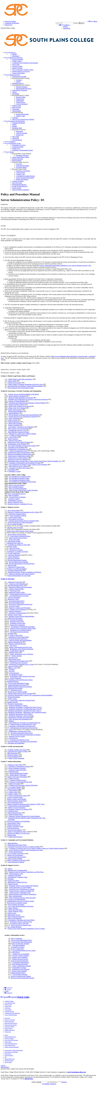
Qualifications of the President (17, 444)
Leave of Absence (13, 666)
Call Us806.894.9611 (5, 1066)
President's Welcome (22, 155)
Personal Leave (13, 657)
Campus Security (13, 884)
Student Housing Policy (14, 813)
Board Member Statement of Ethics (18, 432)
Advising (19, 80)
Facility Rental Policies (16, 852)
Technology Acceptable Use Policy (17, 551)
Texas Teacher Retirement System (18, 683)
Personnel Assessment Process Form (22, 733)
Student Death (11, 835)
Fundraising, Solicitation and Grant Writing (22, 920)
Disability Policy (14, 652)
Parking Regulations (22, 179)
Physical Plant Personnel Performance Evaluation (25, 734)
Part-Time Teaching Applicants (19, 632)
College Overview (21, 162)
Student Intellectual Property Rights (20, 594)
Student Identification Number (19, 773)
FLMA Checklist (16, 656)
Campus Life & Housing (15, 121)
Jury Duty (12, 671)
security (41, 265)
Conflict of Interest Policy (16, 589)
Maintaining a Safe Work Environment (21, 649)
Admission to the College (15, 765)
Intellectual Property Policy (17, 592)
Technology (15, 109)
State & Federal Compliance (20, 189)
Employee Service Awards (17, 736)
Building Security (12, 702)
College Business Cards (16, 874)
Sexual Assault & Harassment (25, 177)
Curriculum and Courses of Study (17, 751)
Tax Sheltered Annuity (15, 674)
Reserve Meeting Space (10, 1045)
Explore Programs (17, 59)
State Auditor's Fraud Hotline (11, 1052)
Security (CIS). (86, 265)
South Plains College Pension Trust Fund (22, 676)
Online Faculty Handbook (16, 758)
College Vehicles (13, 908)
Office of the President (22, 153)
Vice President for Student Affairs (19, 478)
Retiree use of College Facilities (17, 692)
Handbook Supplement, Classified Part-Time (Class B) (25, 709)
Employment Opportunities (11, 1025)
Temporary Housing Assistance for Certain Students (24, 816)
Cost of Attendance (22, 104)
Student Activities (13, 778)
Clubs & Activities (21, 133)
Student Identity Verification (17, 775)
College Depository (13, 557)
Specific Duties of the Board (17, 396)
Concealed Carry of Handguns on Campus (21, 889)
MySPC (65, 26)
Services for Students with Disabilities (18, 821)
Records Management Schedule (18, 562)
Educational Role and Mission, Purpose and (25, 386)
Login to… (66, 25)
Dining (14, 124)
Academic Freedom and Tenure (17, 750)
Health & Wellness (21, 87)
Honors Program (17, 68)
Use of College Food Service (16, 853)
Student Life (20, 135)
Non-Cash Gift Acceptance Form (21, 925)
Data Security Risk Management (22, 942)
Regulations (16, 697)
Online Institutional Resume (11, 1043)
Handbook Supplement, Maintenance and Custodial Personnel (27, 712)
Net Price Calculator (9, 1038)
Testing (18, 81)
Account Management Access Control (23, 950)
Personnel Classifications (15, 704)
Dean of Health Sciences (16, 487)
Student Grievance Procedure (16, 807)
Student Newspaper (14, 783)
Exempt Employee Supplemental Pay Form (23, 724)
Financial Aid (20, 99)
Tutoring (18, 112)
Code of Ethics (13, 437)
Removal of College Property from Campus (20, 531)
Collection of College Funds (16, 567)
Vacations (12, 669)
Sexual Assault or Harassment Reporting (14, 1050)
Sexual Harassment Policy (17, 601)
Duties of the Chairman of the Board (20, 406)
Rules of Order (12, 420)
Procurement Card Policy (16, 519)
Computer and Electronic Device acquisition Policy (23, 521)
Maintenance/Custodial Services (17, 882)
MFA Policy (16, 952)
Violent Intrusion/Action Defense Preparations (22, 894)
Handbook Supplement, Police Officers (21, 714)
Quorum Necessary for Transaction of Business (23, 416)
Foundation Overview (19, 145)
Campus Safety (20, 169)
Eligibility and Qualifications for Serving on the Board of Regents (28, 399)
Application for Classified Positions (20, 630)
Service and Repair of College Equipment (20, 522)
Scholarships (20, 100)
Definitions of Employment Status (18, 637)
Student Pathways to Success (21, 71)
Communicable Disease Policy (17, 857)
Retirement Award (16, 690)
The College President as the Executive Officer (22, 445)
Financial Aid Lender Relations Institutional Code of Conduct (26, 928)
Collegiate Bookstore (18, 123)
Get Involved (19, 129)
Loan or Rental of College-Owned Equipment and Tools (26, 850)
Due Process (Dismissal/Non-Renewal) (20, 604)
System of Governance (14, 382)
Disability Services (18, 83)
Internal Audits (12, 565)
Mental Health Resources (23, 88)
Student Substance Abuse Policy (17, 801)
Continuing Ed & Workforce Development (25, 63)
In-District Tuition (12, 794)
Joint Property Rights (14, 541)
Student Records (13, 771)
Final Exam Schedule (9, 1026)
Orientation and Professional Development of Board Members (27, 403)
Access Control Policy (17, 949)
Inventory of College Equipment (17, 569)
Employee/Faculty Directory (11, 1023)
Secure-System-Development (19, 961)
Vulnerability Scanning (19, 967)
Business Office (21, 97)
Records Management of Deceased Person (21, 563)
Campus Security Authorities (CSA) (20, 892)
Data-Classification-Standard (20, 943)
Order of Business (14, 418)
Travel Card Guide (14, 539)
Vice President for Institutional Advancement (22, 481)
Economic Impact (21, 167)
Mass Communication (15, 896)
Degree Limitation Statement (17, 768)
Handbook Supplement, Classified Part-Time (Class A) (25, 707)
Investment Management (15, 570)
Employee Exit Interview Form (19, 740)
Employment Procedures (14, 618)
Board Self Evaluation (15, 423)
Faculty (11, 729)
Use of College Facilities (15, 524)
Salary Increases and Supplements (19, 719)
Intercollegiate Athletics (14, 789)
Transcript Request (9, 1055)
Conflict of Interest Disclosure (19, 435)
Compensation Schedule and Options (19, 717)
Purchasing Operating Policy (17, 514)
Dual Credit (15, 64)
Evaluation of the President (16, 447)
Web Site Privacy (15, 548)
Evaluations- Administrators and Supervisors (22, 726)
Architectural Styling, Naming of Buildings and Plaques (24, 572)
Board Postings (16, 160)
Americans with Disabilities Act (18, 584)
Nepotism (11, 633)
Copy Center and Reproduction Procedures (20, 906)
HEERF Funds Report (10, 1030)
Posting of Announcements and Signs (20, 782)
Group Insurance (14, 673)
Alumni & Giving (13, 143)
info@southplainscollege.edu (76, 1072)
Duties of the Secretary (15, 409)
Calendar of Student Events (18, 780)
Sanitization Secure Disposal (20, 969)
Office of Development (14, 918)
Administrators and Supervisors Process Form (24, 728)
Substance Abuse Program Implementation (21, 616)
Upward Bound (17, 140)
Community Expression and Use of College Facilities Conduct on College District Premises (36, 848)
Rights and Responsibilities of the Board (21, 397)
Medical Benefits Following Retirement (20, 686)
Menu (93, 21)
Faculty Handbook (13, 756)
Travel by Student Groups (15, 797)
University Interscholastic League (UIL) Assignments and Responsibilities (30, 695)
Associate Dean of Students (17, 497)
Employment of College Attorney (18, 457)
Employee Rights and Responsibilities (20, 640)
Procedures (11, 819)
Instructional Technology (19, 90)
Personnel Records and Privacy (18, 638)
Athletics (10, 141)
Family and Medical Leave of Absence (21, 654)
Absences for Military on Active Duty (18, 833)
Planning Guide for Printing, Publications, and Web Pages (26, 872)
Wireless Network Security (20, 959)
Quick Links (15, 997)
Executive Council (14, 499)
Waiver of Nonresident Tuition (18, 795)
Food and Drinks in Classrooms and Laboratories (22, 741)
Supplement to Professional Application (23, 626)
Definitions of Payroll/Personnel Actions (20, 680)
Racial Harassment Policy (16, 602)
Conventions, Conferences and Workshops (21, 427)
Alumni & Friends (17, 147)
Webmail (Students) (9, 1060)
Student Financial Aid (13, 825)
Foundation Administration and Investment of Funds (24, 463)
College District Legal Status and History (20, 379)
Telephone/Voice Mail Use (15, 543)
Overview (19, 164)
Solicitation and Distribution (15, 743)
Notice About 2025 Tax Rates (11, 1040)
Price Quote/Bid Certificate (18, 515)
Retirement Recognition (15, 688)
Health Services (13, 811)
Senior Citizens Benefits (15, 858)
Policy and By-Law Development (18, 428)
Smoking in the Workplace (18, 609)
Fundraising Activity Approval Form (21, 922)
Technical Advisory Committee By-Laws (20, 504)
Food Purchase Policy (15, 517)
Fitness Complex (8, 1028)
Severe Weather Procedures (16, 904)
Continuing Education (14, 875)
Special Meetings (14, 413)
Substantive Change (15, 471)
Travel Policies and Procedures (17, 534)
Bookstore (10, 879)
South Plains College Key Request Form (22, 700)
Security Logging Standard (20, 955)
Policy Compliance (16, 938)
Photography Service (14, 915)
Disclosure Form (15, 590)
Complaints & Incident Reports (25, 176)
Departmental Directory (19, 184)
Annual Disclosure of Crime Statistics (20, 887)
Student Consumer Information (12, 1047)
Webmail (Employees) (10, 1059)
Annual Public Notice (13, 823)
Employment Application (17, 625)
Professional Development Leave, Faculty (21, 664)
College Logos (11, 913)
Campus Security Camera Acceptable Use (21, 891)
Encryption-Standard (18, 945)
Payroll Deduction (15, 678)
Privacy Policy (12, 546)
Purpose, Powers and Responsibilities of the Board (23, 394)
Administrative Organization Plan (18, 449)
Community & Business (12, 23)
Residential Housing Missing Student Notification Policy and (27, 818)
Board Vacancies (13, 439)
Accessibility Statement (10, 1003)
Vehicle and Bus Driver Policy (18, 538)
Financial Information (22, 165)
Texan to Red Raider (18, 73)
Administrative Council (15, 500)
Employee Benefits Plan (15, 642)
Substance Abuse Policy (14, 614)
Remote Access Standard (19, 957)
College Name (12, 381)
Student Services (12, 75)
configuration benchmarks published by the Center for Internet (63, 265)
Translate (64, 1082)
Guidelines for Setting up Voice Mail (19, 545)
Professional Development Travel (19, 661)
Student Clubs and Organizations (17, 777)
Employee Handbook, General (18, 705)
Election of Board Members (17, 401)
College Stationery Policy (15, 911)
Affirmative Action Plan (15, 582)
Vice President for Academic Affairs (20, 476)
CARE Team (7, 1008)
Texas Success (15, 830)
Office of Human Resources (16, 916)
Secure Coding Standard (19, 971)
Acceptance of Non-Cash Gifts (19, 923)
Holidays (11, 721)
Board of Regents (17, 159)
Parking (14, 126)
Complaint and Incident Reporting (12, 1013)
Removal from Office (15, 440)
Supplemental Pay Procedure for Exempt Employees (24, 722)
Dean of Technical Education (18, 488)
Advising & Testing (21, 78)
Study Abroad (16, 107)
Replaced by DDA (13, 599)
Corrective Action (14, 606)
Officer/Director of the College (18, 466)
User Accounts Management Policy (21, 940)
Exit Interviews (13, 738)
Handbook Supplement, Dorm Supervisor (21, 716)
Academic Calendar (9, 1001)
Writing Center (20, 116)
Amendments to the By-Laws (17, 430)
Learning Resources (13, 828)
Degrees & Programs (13, 57)
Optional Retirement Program (17, 685)
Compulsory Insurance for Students (18, 809)
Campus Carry (20, 174)
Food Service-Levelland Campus (17, 903)
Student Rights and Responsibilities (19, 806)
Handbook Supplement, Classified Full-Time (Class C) (24, 710)
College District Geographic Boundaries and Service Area (25, 384)
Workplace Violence (23, 886)
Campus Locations (18, 181)
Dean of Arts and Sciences (17, 485)
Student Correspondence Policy (16, 831)
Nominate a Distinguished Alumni (22, 150)
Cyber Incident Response (19, 974)
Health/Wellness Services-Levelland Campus (20, 901)
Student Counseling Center (15, 826)
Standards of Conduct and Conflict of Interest (22, 433)
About (9, 152)
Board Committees (14, 425)
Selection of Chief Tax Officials (17, 459)
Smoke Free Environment (15, 855)
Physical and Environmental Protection (22, 978)
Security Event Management (16, 899)
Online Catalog (16, 61)
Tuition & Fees (20, 102)
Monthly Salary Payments (15, 527)
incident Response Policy (18, 973)
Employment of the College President (19, 442)
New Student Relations (14, 927)
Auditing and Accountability (20, 954)
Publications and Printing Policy (17, 845)
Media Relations (13, 843)
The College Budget (14, 510)
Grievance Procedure (14, 597)
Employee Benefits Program (17, 644)
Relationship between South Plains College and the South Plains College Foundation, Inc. (35, 461)
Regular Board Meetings (15, 411)
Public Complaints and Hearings (17, 860)
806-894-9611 (29, 1079)
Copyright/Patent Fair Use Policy (19, 596)
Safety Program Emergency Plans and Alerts (22, 898)
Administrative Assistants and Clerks (20, 731)
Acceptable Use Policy (17, 947)
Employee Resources (9, 1021)
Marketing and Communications (17, 870)
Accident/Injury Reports (17, 650)
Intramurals (19, 131)
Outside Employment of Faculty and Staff (20, 693)
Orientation (15, 93)
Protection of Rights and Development (20, 587)
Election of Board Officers (16, 404)
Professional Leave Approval (18, 662)
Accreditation (11, 469)
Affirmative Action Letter (17, 623)
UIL (6, 1057)
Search (76, 23)
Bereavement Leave (14, 659)
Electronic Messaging (14, 555)
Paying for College (21, 95)
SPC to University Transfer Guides (22, 69)
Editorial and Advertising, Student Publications (23, 785)
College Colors (12, 792)
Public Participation (14, 421)
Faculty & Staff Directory (20, 186)
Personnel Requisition (16, 620)
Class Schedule (8, 1009)
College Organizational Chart (18, 451)
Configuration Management (20, 962)
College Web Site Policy (15, 910)
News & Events (17, 183)
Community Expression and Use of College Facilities (24, 846)
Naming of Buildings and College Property (22, 574)
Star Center (15, 136)
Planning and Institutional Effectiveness (19, 454)
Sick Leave (13, 645)
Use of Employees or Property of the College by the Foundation (28, 464)
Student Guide (16, 105)
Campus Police (20, 172)
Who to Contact (8, 1062)
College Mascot (13, 790)
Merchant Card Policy (16, 550)
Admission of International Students (19, 766)
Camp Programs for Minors (16, 862)
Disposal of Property (13, 558)
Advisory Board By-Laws (15, 502)
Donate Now (8, 25)
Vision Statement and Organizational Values (20, 388)
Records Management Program (17, 560)
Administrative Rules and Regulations (19, 452)
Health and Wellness (21, 85)
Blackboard (66, 28)
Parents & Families (10, 21)
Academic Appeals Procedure (17, 770)
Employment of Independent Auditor (19, 456)
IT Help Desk (8, 1032)
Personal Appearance (14, 611)
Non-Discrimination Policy (16, 585)
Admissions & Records (19, 76)
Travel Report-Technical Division (20, 536)
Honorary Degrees (13, 755)
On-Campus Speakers (15, 787)
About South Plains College (20, 157)
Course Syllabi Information (11, 1015)
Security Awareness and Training (21, 976)
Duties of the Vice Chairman (17, 408)
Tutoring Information (22, 114)
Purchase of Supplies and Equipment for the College (23, 512)
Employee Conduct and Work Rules (19, 608)
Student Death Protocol (15, 837)
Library (14, 92)
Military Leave (12, 668)
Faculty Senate (16, 188)
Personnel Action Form (17, 621)
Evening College (17, 66)
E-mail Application (14, 553)
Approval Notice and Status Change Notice (23, 628)
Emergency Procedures (23, 171)
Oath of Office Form (16, 635)
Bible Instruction (12, 753)
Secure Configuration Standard (21, 966)
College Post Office (13, 880)
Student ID (15, 138)
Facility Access (12, 698)
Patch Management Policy (20, 964)
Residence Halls (17, 128)
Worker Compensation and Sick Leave (20, 647)
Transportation (16, 111)
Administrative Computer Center (17, 877)
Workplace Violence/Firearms (18, 613)
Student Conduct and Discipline (16, 799)
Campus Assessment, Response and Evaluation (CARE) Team (25, 804)
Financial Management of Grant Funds (19, 575)
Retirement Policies (13, 681)
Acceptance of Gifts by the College (19, 468)
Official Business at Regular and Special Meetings (24, 415)
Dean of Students (13, 495)
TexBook (15, 117)
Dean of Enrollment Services (17, 493)
